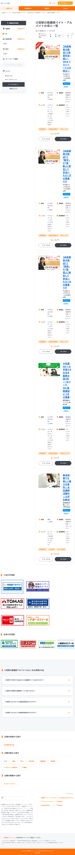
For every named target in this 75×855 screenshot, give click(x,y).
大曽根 (24, 767)
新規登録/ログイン (66, 3)
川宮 (6, 34)
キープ (54, 3)
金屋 (13, 761)
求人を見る (63, 139)
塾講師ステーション (10, 837)
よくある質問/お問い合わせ (65, 798)
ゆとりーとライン (10, 784)
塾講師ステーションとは (48, 798)
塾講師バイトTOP (6, 12)
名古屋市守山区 (9, 745)
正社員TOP (28, 8)
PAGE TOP (70, 793)
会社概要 (59, 805)
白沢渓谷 (31, 761)
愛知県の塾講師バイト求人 (19, 12)
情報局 (47, 8)
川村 (5, 761)
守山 (21, 761)
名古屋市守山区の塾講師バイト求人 (36, 12)
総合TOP (9, 8)
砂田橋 (53, 761)
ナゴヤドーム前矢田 (10, 767)
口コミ (65, 8)
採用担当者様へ (45, 805)
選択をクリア (14, 88)
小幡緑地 (42, 761)
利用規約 (59, 801)
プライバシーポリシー (47, 801)
